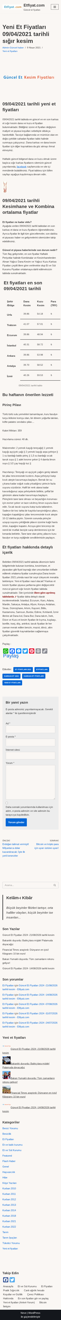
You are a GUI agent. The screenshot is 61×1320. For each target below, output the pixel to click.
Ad (8, 723)
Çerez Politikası (35, 1294)
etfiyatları (41, 669)
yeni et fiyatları (12, 683)
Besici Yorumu (10, 1128)
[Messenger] (18, 651)
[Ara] (55, 885)
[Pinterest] (31, 651)
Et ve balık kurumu (12, 1144)
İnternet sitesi (13, 749)
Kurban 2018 (9, 1215)
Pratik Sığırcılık (11, 1290)
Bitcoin (43, 1302)
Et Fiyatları (8, 985)
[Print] (38, 651)
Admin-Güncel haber (13, 47)
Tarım (5, 1232)
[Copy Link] (44, 651)
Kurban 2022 (9, 1226)
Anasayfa (8, 1286)
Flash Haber (8, 1161)
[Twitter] (25, 651)
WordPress (34, 1312)
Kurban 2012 (9, 1199)
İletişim (7, 1306)
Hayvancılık (8, 1172)
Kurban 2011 (9, 1194)
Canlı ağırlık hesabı (34, 1290)
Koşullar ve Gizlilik (13, 1294)
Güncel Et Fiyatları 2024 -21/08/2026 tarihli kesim (28, 935)
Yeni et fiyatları (10, 51)
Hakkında (8, 1298)
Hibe (4, 1177)
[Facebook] (12, 651)
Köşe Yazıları (9, 1183)
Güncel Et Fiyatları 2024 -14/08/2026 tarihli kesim (28, 968)
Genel (5, 1166)
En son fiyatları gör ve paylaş (33, 1298)
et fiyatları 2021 (23, 669)
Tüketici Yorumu (11, 1243)
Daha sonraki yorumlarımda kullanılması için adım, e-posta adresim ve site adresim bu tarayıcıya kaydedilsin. (29, 811)
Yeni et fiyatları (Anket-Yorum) (19, 1302)
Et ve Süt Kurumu (11, 1150)
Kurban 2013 (9, 1204)
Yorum (10, 763)
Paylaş (11, 655)
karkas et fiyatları (34, 676)
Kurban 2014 (9, 1210)
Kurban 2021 (9, 1221)
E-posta (11, 736)
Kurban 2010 (9, 1188)
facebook (22, 166)
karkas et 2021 (11, 676)
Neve (23, 1312)
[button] (55, 7)
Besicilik (6, 1133)
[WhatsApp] (5, 651)
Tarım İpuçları (9, 1237)
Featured (7, 1155)
